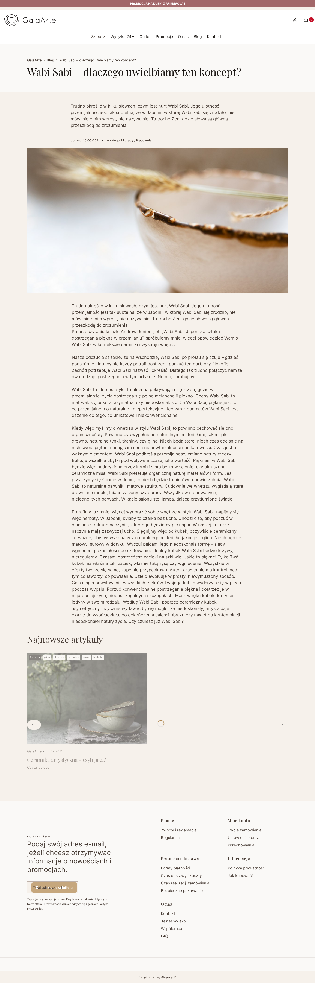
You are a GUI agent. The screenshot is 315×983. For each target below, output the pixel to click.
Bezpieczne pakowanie (182, 890)
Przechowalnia (241, 845)
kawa (86, 657)
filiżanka (59, 657)
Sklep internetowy (156, 977)
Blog (50, 60)
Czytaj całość (38, 767)
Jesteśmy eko (173, 921)
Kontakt (168, 913)
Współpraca (171, 928)
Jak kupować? (241, 875)
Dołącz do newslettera (54, 887)
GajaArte (34, 60)
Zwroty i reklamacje (178, 830)
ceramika (73, 657)
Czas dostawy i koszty (181, 875)
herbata (98, 657)
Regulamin (170, 837)
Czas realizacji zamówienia (185, 883)
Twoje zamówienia (244, 830)
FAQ (164, 936)
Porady (128, 140)
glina (47, 657)
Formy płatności (175, 868)
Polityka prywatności (247, 868)
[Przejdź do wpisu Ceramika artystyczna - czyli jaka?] (87, 698)
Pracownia (144, 140)
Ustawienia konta (243, 837)
